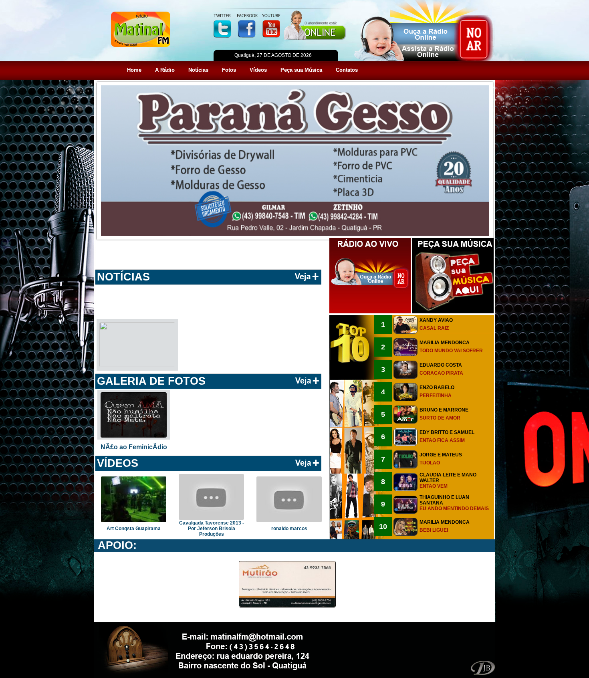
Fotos (229, 70)
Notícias (198, 70)
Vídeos (258, 70)
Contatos (347, 70)
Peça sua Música (301, 70)
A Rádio (165, 70)
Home (134, 70)
